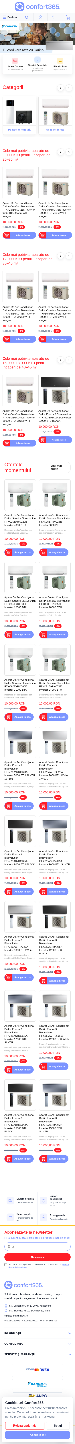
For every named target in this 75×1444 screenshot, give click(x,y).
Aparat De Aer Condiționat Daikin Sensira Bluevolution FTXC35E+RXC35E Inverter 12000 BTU (20, 602)
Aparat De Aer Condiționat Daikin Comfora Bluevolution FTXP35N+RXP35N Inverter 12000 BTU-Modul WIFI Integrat (54, 210)
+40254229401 (12, 1320)
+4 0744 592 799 (48, 1320)
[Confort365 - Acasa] (23, 1285)
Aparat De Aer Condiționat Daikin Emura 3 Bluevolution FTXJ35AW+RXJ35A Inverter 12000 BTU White (54, 1032)
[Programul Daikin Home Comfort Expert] (37, 1384)
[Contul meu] (41, 17)
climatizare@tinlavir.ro (16, 1315)
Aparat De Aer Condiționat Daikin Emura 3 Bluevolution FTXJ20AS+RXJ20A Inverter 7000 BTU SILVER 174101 (19, 770)
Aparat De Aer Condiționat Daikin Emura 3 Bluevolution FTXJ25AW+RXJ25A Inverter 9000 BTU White (19, 943)
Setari (58, 1425)
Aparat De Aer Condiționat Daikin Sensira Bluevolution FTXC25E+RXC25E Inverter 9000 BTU (54, 520)
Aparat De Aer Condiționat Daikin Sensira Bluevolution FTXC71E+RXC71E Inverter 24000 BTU (54, 684)
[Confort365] (37, 6)
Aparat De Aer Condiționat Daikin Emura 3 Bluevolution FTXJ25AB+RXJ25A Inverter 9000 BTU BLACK (19, 858)
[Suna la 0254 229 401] (54, 17)
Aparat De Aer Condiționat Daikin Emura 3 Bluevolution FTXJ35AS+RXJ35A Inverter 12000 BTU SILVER (19, 1034)
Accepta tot (38, 1434)
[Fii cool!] (37, 38)
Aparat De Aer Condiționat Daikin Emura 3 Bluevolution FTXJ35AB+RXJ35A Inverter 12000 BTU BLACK (54, 945)
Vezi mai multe (56, 467)
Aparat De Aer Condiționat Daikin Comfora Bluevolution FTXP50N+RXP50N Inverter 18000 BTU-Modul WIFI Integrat (54, 313)
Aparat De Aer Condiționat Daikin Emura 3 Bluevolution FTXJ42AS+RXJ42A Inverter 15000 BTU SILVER (54, 1123)
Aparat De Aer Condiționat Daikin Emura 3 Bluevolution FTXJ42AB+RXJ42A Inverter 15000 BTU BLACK (54, 415)
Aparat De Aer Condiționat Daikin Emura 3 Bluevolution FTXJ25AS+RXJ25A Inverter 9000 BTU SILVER (54, 858)
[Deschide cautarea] (27, 17)
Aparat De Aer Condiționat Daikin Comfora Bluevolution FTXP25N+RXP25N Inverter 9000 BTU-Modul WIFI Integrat (19, 210)
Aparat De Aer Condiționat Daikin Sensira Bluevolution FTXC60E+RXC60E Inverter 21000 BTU (20, 684)
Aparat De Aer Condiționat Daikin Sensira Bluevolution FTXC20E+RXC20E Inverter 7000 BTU (20, 520)
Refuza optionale (24, 1425)
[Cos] (68, 17)
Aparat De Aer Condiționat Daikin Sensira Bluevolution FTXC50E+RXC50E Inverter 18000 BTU (54, 602)
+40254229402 (30, 1320)
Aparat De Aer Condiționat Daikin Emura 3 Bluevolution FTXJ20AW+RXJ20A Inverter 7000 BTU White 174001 (54, 770)
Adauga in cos (23, 235)
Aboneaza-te (37, 1257)
